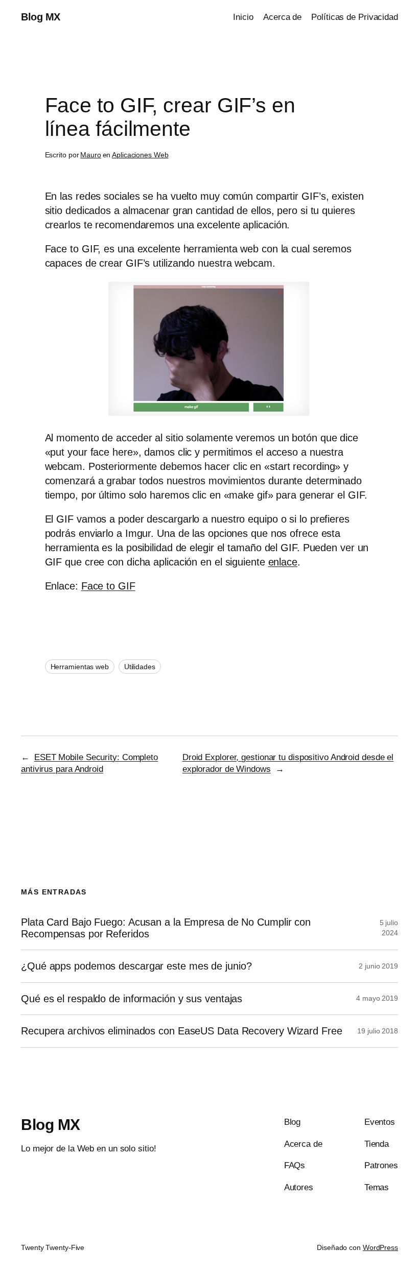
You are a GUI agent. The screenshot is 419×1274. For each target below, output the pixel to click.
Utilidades (139, 667)
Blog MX (40, 16)
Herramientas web (80, 667)
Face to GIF (108, 586)
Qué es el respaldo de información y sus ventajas (131, 998)
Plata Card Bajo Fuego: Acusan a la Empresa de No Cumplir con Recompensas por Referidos (166, 927)
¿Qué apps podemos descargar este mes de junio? (136, 966)
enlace (282, 562)
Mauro (90, 155)
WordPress (380, 1247)
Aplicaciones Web (140, 155)
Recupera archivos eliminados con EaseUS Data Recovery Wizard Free (181, 1030)
